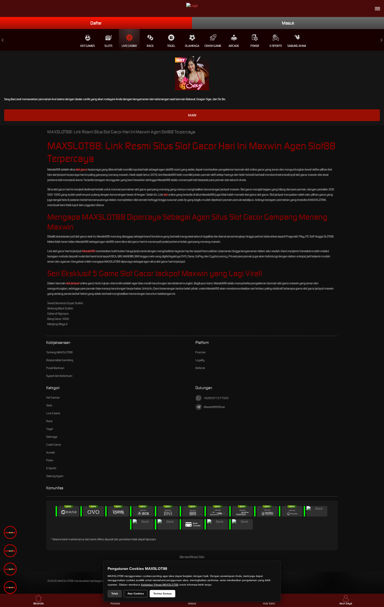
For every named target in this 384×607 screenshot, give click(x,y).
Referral (200, 368)
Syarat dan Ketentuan (59, 376)
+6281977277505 (216, 398)
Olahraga (192, 46)
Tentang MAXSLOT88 (59, 352)
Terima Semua (162, 593)
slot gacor (81, 169)
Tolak (114, 593)
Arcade (234, 46)
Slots (108, 46)
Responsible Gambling (59, 360)
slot (166, 194)
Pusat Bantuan (55, 368)
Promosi (200, 352)
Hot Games (87, 46)
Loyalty (200, 360)
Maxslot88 (88, 251)
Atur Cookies (135, 593)
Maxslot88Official (214, 407)
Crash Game (213, 46)
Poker (255, 46)
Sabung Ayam (296, 46)
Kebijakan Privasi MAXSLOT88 (159, 584)
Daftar (96, 23)
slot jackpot (72, 283)
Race (150, 46)
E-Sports (276, 46)
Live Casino (129, 46)
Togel (171, 46)
